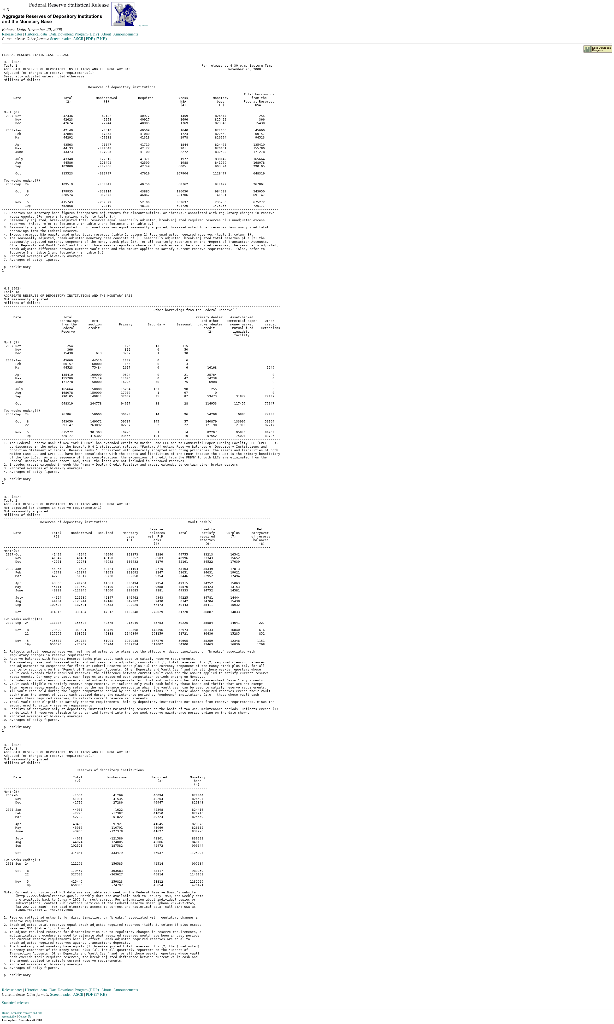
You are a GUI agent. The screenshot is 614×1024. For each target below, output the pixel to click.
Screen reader (60, 39)
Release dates (12, 34)
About (106, 34)
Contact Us (24, 1016)
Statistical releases (15, 1003)
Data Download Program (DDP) (74, 34)
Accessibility (9, 1016)
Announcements (125, 34)
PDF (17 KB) (96, 39)
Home (5, 1013)
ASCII (78, 39)
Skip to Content (143, 25)
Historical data (36, 34)
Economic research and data (26, 1013)
